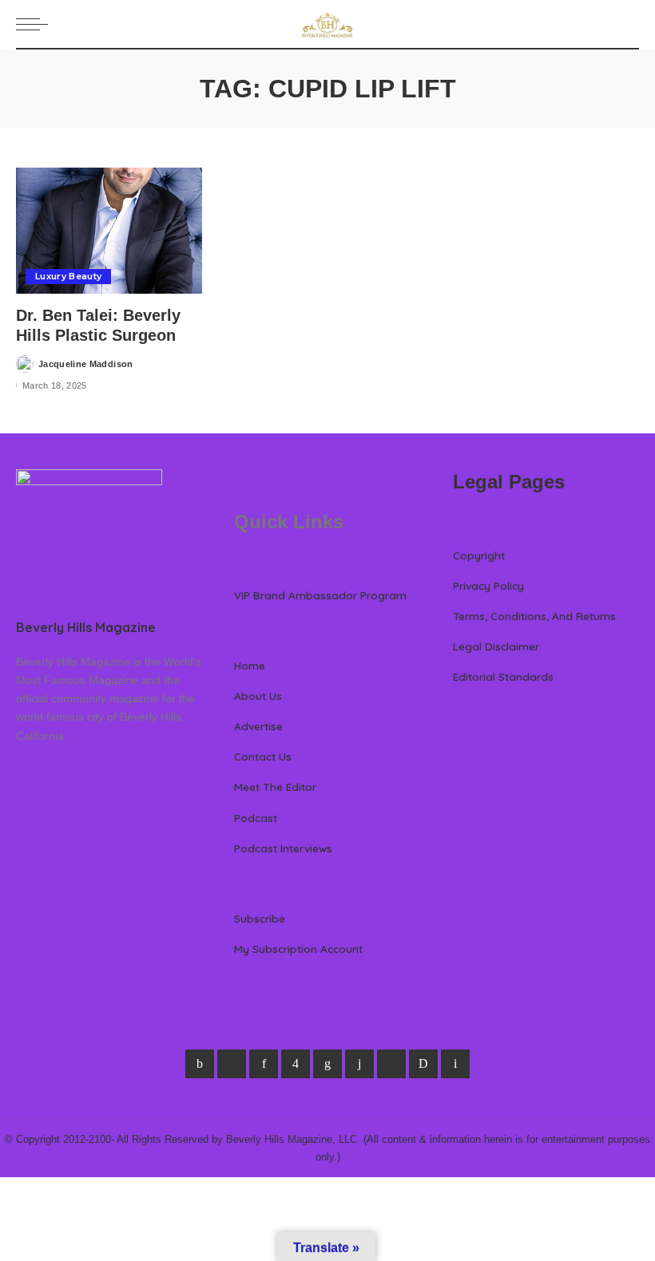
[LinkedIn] (327, 1064)
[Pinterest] (263, 1064)
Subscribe (259, 918)
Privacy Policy (488, 585)
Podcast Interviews (283, 848)
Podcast (255, 817)
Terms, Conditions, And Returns (534, 616)
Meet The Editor (275, 786)
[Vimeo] (423, 1064)
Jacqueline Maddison (85, 364)
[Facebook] (199, 1064)
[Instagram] (295, 1064)
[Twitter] (231, 1064)
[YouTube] (391, 1064)
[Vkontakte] (455, 1064)
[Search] (629, 24)
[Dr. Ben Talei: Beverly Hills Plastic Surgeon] (109, 231)
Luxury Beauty (68, 276)
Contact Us (263, 756)
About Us (258, 695)
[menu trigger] (36, 24)
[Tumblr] (359, 1064)
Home (249, 665)
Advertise (258, 726)
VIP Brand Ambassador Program (320, 595)
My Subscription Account (298, 948)
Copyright (479, 555)
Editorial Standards (503, 676)
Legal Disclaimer (496, 646)
